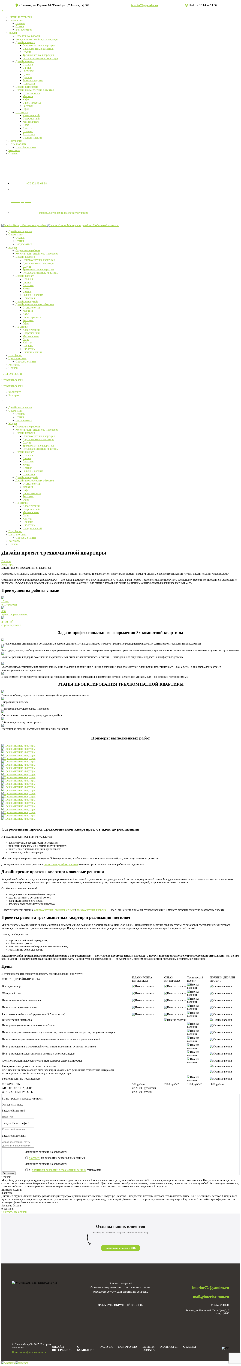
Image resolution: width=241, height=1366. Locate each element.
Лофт (26, 124)
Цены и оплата (17, 143)
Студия (27, 51)
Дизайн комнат (25, 61)
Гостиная (28, 70)
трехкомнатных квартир (92, 909)
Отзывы (20, 23)
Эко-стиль (29, 134)
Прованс (28, 131)
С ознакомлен (65, 1169)
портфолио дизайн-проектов (61, 864)
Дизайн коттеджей (27, 86)
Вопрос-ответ (24, 29)
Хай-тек (27, 128)
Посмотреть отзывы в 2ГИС (120, 1248)
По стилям (22, 112)
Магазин (28, 96)
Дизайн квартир (25, 42)
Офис (26, 108)
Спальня (28, 64)
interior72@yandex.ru (144, 5)
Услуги (12, 32)
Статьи (20, 26)
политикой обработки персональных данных (59, 1169)
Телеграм (14, 395)
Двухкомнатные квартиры (38, 48)
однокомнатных (43, 909)
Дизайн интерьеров (20, 16)
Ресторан (28, 105)
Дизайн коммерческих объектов (35, 89)
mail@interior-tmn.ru (76, 212)
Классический (31, 115)
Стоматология (31, 93)
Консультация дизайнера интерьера (37, 39)
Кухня (26, 74)
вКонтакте (14, 391)
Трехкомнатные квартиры (38, 54)
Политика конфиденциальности (29, 1352)
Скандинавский (32, 137)
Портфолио (15, 140)
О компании (15, 20)
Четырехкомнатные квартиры (40, 58)
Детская (27, 77)
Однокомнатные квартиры (39, 45)
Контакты (14, 150)
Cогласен (34, 1157)
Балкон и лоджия (33, 80)
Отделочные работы (28, 35)
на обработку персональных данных (57, 1157)
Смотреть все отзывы (14, 1211)
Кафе (26, 99)
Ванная (27, 67)
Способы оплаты (26, 147)
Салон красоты (32, 102)
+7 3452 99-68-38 (36, 183)
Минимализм (31, 121)
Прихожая (29, 83)
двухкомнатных (64, 909)
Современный (31, 118)
